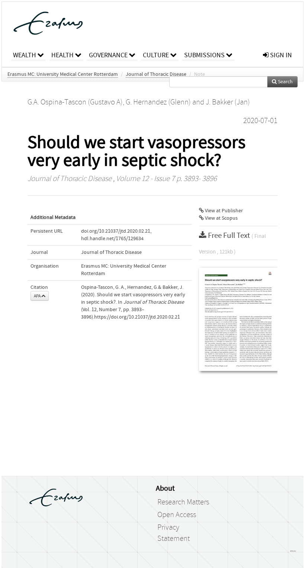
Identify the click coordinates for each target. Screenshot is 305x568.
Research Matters (183, 502)
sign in (280, 55)
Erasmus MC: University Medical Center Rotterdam (62, 74)
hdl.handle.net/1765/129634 (112, 239)
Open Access (176, 514)
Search (285, 82)
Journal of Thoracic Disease (156, 74)
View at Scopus (221, 218)
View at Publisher (223, 211)
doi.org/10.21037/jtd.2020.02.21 (115, 231)
